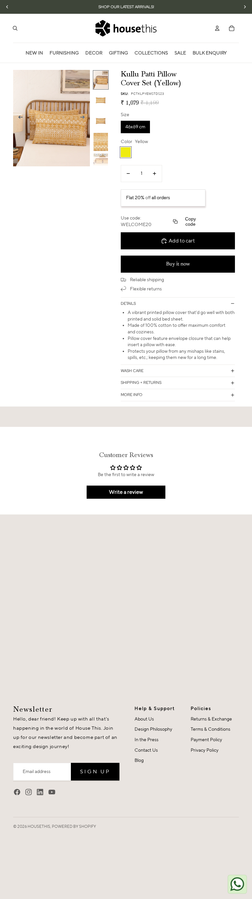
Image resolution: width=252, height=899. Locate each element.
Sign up (95, 771)
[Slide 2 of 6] (101, 101)
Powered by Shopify (74, 826)
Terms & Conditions (210, 729)
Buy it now (178, 264)
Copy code (190, 221)
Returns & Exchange (211, 718)
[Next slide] (84, 118)
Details (128, 303)
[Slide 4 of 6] (101, 142)
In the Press (146, 739)
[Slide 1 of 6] (101, 80)
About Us (144, 718)
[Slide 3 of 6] (101, 121)
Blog (139, 760)
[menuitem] (34, 53)
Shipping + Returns (141, 382)
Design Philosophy (153, 729)
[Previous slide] (18, 118)
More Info (131, 394)
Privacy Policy (205, 750)
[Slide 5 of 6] (101, 163)
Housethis (39, 826)
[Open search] (15, 28)
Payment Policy (206, 739)
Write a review (126, 492)
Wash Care (132, 370)
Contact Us (146, 750)
